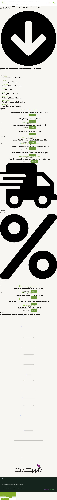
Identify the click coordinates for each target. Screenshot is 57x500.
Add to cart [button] (32, 114)
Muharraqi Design (8, 490)
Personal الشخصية (30, 1)
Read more (34, 291)
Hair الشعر (22, 4)
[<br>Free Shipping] (28, 208)
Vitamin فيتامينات (28, 4)
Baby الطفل (12, 1)
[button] (33, 1)
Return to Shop (9, 497)
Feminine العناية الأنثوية (10, 4)
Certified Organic (3, 281)
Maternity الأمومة (17, 1)
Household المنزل (23, 1)
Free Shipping (2, 210)
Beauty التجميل (37, 1)
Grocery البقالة (18, 4)
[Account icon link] (54, 3)
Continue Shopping (5, 498)
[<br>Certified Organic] (28, 278)
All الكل (8, 1)
